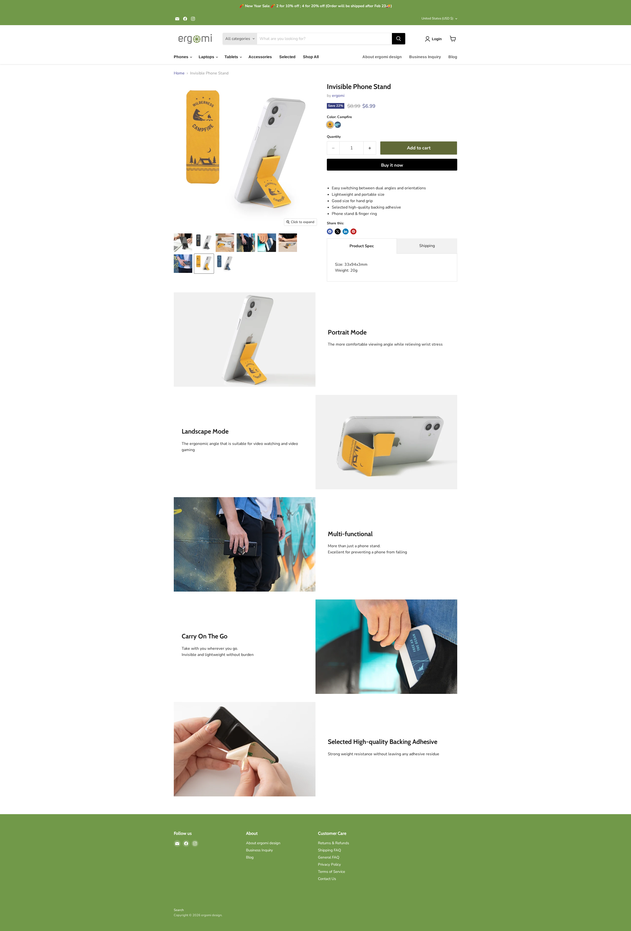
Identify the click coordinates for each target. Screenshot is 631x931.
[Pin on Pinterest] (353, 231)
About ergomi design (382, 57)
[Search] (398, 38)
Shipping (427, 245)
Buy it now (392, 165)
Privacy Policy (329, 864)
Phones (181, 57)
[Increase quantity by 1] (370, 148)
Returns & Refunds (333, 843)
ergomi (338, 95)
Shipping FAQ (329, 850)
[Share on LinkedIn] (346, 231)
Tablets (232, 57)
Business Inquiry (425, 57)
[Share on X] (338, 231)
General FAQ (328, 857)
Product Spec (362, 246)
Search (179, 910)
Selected (287, 57)
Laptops (207, 57)
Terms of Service (331, 871)
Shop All (311, 57)
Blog (452, 57)
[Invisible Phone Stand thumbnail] (183, 242)
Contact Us (327, 878)
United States (437, 18)
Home (179, 73)
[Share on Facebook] (330, 231)
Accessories (260, 57)
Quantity (334, 137)
